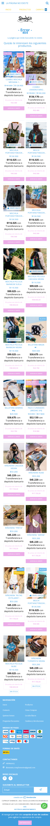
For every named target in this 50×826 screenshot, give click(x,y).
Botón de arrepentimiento (25, 809)
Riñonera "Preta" (14, 528)
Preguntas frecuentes (11, 721)
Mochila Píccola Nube (13, 665)
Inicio (5, 705)
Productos (29, 705)
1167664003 (10, 763)
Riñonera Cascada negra (14, 467)
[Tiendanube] (25, 798)
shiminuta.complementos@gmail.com (20, 767)
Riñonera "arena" (36, 535)
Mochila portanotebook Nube (36, 211)
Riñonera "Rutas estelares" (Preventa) (13, 596)
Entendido (25, 823)
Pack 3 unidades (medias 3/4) (36, 409)
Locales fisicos (30, 715)
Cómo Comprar (31, 710)
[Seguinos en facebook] (11, 778)
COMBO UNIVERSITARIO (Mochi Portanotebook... (36, 88)
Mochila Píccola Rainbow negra (13, 346)
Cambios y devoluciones (34, 721)
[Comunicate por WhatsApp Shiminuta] (44, 806)
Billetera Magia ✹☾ (36, 346)
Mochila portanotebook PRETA (13, 214)
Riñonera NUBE (36, 472)
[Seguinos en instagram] (5, 778)
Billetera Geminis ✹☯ (14, 409)
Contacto (6, 710)
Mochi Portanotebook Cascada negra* (36, 151)
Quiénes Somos (8, 715)
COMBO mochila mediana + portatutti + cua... (13, 80)
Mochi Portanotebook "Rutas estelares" (36, 602)
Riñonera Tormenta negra (36, 659)
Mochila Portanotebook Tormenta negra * (13, 151)
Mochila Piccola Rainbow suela (13, 282)
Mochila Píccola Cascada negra (36, 277)
